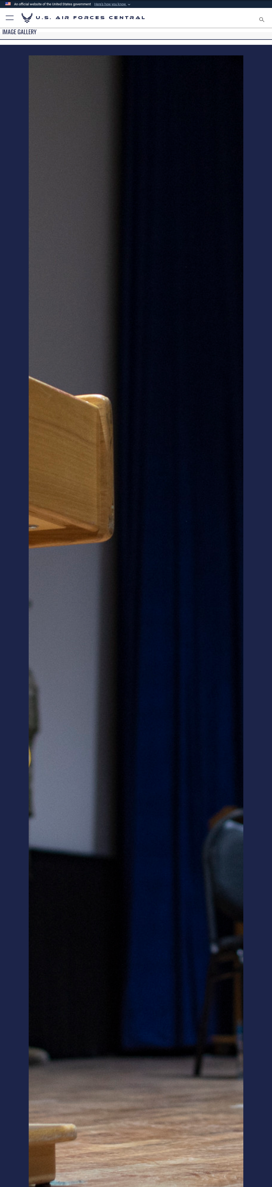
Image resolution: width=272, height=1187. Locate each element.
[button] (112, 4)
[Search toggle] (262, 18)
